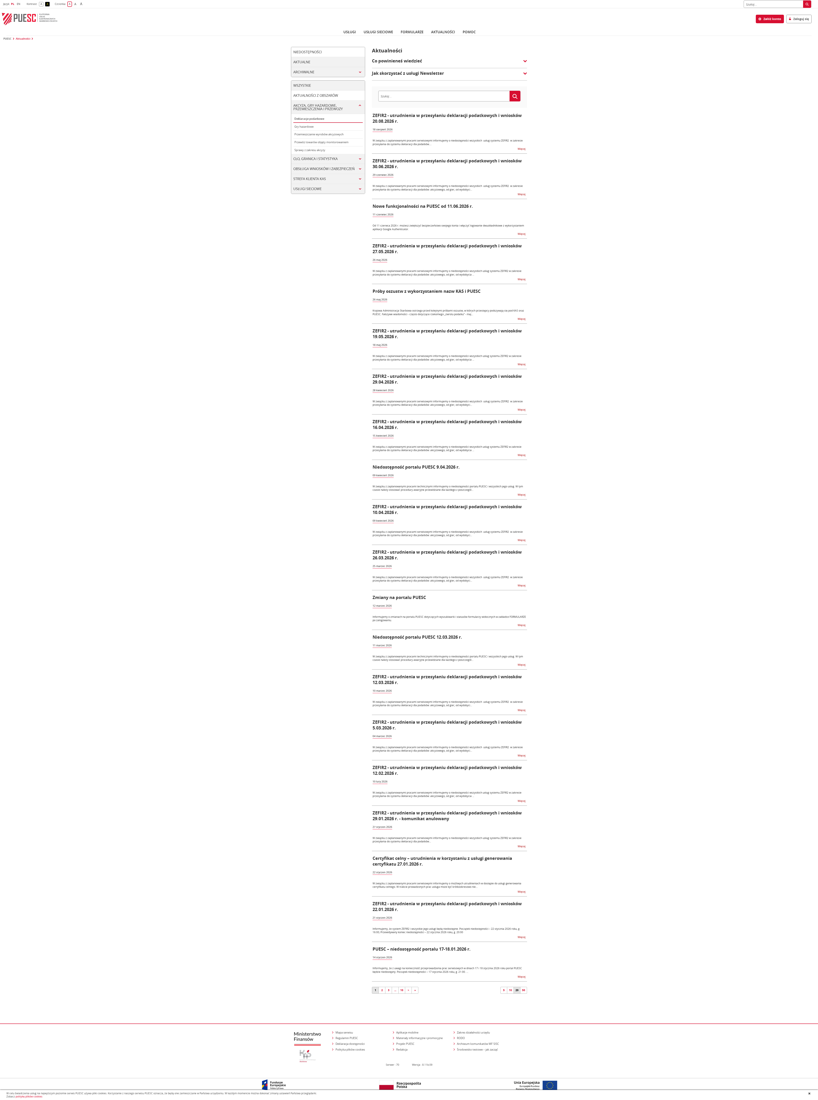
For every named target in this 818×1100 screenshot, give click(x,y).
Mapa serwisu (344, 1032)
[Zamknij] (810, 1093)
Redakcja (402, 1049)
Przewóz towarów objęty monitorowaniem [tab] (321, 142)
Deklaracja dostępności (350, 1044)
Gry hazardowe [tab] (304, 126)
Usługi (349, 32)
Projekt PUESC (405, 1044)
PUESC (7, 38)
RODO (461, 1038)
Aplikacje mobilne (407, 1032)
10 (401, 990)
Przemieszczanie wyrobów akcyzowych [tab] (319, 134)
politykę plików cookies (29, 1096)
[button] (449, 63)
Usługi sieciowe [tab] (307, 188)
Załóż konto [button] (772, 19)
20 (517, 990)
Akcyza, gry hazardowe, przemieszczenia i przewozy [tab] (318, 107)
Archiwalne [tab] (303, 72)
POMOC (469, 32)
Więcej (522, 148)
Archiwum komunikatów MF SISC (478, 1044)
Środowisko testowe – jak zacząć (477, 1049)
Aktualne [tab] (301, 62)
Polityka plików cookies (350, 1049)
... (395, 990)
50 (523, 990)
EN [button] (19, 4)
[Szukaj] (807, 4)
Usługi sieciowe (378, 32)
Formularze (412, 32)
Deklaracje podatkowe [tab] (309, 119)
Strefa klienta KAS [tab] (309, 178)
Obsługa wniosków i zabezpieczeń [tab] (324, 168)
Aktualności (443, 32)
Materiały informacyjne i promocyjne (419, 1038)
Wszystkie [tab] (302, 85)
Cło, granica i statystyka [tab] (315, 158)
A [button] (41, 4)
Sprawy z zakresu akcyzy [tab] (309, 150)
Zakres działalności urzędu (474, 1032)
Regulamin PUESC (347, 1038)
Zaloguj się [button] (800, 19)
